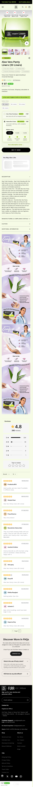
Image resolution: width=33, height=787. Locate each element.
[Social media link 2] (7, 776)
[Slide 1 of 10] (5, 52)
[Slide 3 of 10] (17, 52)
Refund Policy (6, 763)
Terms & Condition (7, 766)
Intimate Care (6, 740)
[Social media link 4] (16, 776)
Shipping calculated (21, 89)
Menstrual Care (6, 737)
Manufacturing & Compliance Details (15, 218)
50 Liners (22, 104)
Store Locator (21, 746)
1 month (9, 132)
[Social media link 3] (12, 776)
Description (6, 176)
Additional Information (10, 229)
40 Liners (14, 104)
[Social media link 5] (21, 776)
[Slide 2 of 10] (11, 52)
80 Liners (5, 108)
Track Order (5, 769)
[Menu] (3, 7)
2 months (17, 132)
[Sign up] (28, 700)
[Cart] (29, 7)
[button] (16, 437)
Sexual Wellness (6, 746)
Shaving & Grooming (8, 743)
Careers (19, 743)
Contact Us (5, 772)
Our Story (20, 737)
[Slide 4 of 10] (24, 52)
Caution (4, 224)
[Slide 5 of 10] (30, 52)
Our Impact (20, 740)
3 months (25, 132)
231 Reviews (16, 80)
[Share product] (29, 58)
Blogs (18, 749)
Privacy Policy (6, 760)
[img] (8, 481)
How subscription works (16, 144)
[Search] (23, 7)
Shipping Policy (6, 757)
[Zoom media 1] (27, 43)
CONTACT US (16, 653)
